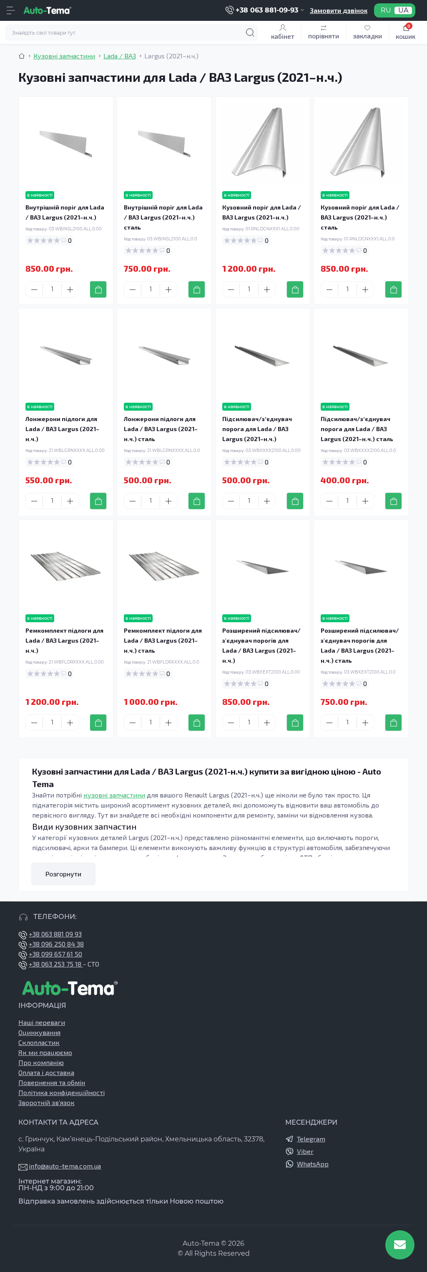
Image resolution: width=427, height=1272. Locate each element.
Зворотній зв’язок (46, 1102)
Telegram (311, 1139)
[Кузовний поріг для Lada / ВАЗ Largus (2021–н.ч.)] (262, 143)
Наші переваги (41, 1022)
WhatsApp (313, 1164)
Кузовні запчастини (64, 56)
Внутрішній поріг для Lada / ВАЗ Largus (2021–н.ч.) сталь (163, 217)
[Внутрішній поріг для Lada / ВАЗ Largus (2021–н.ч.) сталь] (164, 143)
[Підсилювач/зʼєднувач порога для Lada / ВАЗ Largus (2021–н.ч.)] (262, 355)
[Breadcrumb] (21, 56)
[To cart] (98, 289)
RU (386, 10)
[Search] (250, 32)
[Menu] (11, 10)
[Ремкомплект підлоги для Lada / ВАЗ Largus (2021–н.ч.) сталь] (164, 567)
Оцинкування (39, 1032)
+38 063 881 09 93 (55, 934)
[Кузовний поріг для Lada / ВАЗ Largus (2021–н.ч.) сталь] (361, 143)
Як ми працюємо (45, 1052)
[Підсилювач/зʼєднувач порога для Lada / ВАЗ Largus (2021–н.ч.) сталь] (361, 355)
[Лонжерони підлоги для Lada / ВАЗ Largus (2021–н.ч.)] (65, 355)
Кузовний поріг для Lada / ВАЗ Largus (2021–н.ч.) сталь (360, 217)
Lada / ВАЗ (119, 56)
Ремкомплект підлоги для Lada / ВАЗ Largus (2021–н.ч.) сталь (163, 640)
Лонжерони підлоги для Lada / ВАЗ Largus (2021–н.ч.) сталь (161, 428)
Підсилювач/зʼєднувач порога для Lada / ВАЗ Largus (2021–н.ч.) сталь (357, 428)
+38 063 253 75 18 (56, 964)
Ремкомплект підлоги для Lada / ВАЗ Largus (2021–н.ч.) (64, 640)
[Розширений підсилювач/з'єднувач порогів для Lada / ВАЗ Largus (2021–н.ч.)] (262, 567)
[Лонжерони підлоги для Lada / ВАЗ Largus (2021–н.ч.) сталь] (164, 355)
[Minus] (34, 289)
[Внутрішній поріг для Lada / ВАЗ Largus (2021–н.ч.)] (65, 143)
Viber (305, 1151)
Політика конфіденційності (61, 1092)
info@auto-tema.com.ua (65, 1166)
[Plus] (70, 289)
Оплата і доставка (46, 1072)
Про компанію (41, 1062)
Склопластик (39, 1042)
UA (403, 10)
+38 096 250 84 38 (56, 944)
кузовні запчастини (114, 795)
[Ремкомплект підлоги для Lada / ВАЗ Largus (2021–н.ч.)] (65, 567)
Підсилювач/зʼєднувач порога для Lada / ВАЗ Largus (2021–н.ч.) (257, 428)
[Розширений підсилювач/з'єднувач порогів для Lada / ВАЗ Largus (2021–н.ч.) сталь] (361, 567)
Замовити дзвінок (338, 10)
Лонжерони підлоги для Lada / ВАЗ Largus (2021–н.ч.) (62, 428)
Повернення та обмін (51, 1082)
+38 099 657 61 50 (55, 954)
